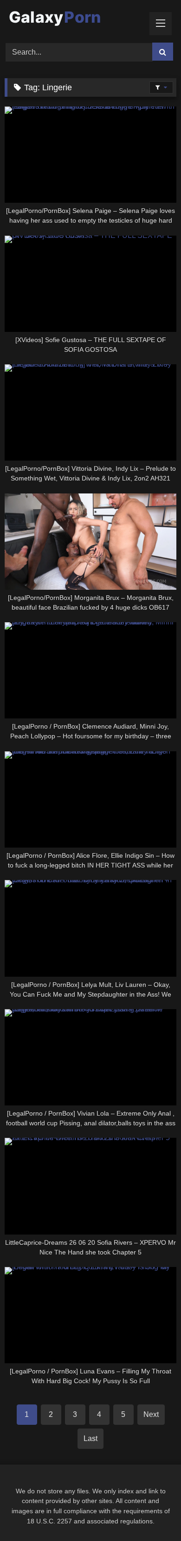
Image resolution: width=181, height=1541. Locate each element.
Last (90, 1438)
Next (151, 1414)
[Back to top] (152, 1513)
